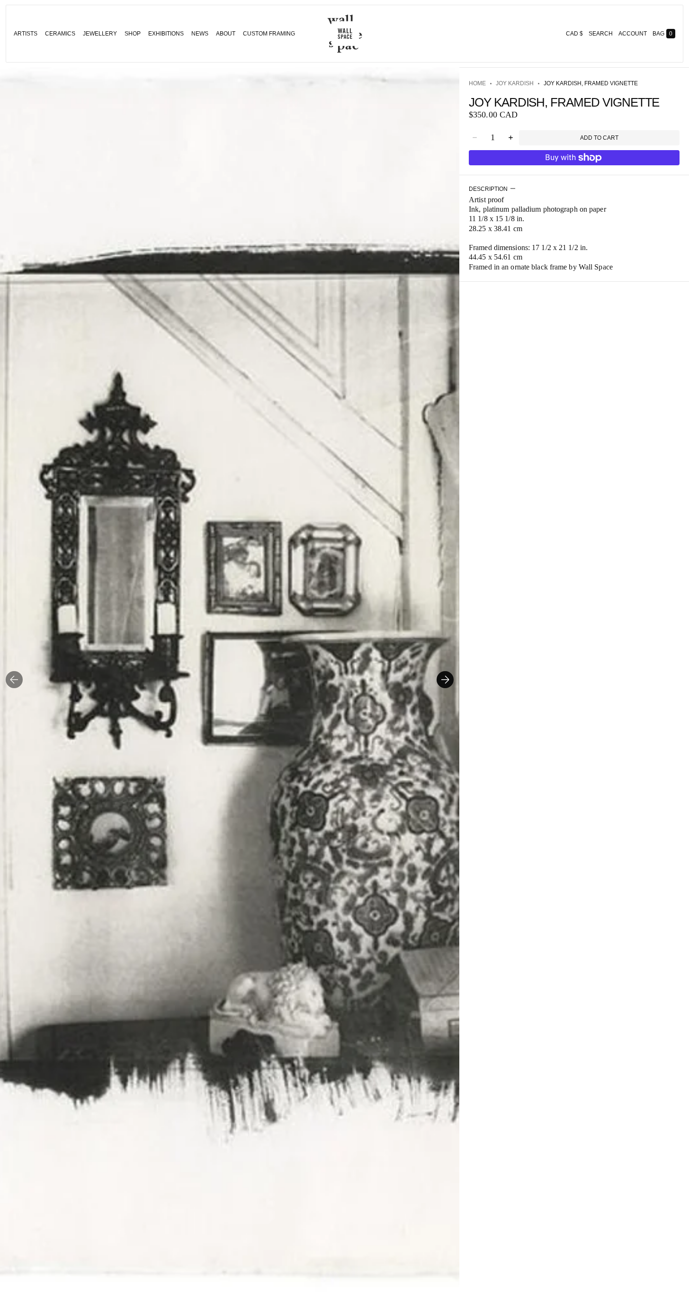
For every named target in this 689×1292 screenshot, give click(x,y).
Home (477, 83)
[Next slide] (445, 679)
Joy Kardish (515, 83)
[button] (601, 33)
